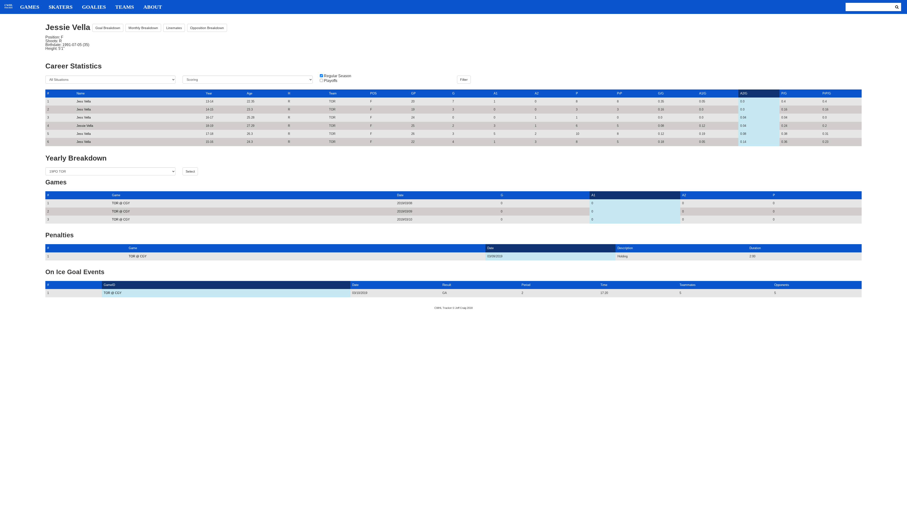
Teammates (688, 285)
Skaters (61, 7)
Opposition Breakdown (207, 28)
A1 (495, 93)
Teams (124, 7)
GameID (109, 285)
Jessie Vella (85, 126)
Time (603, 285)
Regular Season (337, 76)
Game (116, 195)
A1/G (702, 93)
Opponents (781, 285)
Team (333, 93)
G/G (661, 93)
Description (625, 248)
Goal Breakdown (107, 28)
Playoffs (330, 81)
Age (249, 93)
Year (209, 93)
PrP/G (826, 93)
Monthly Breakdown (143, 28)
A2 (537, 93)
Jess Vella (84, 101)
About (152, 7)
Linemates (174, 28)
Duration (755, 248)
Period (526, 285)
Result (446, 285)
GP (413, 93)
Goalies (94, 7)
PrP (619, 93)
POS (373, 93)
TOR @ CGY (121, 203)
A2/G (743, 93)
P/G (784, 93)
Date (400, 195)
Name (81, 93)
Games (29, 7)
